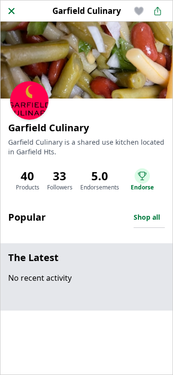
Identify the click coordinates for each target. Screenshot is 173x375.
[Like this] (139, 11)
